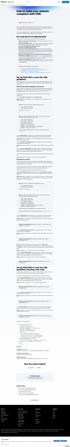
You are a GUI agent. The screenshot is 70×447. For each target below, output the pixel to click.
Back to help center (35, 400)
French (33, 22)
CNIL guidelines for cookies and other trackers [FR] (30, 71)
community (42, 377)
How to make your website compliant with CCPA (27, 388)
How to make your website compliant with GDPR (27, 389)
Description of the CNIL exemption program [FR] (29, 68)
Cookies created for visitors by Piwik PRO (26, 393)
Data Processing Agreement (46, 59)
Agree (57, 440)
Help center (11, 2)
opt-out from (39, 56)
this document (50, 60)
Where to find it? (44, 358)
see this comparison (26, 110)
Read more (44, 169)
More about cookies (46, 211)
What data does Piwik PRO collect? (25, 391)
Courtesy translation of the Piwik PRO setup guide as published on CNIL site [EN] (35, 72)
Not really (39, 367)
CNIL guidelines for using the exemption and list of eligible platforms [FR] (34, 69)
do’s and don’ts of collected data (43, 91)
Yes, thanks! (31, 367)
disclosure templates (40, 55)
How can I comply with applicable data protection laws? (29, 394)
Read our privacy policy (5, 444)
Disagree (63, 440)
